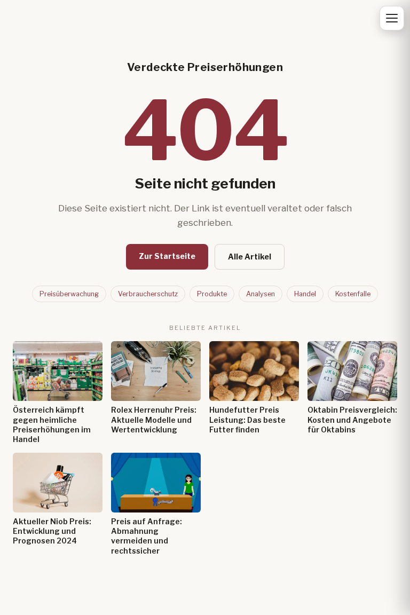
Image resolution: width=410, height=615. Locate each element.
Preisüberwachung (69, 294)
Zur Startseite (167, 256)
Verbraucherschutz (148, 294)
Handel (305, 294)
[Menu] (392, 18)
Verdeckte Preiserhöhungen (205, 67)
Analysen (260, 294)
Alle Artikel (249, 256)
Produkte (212, 294)
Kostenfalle (352, 294)
